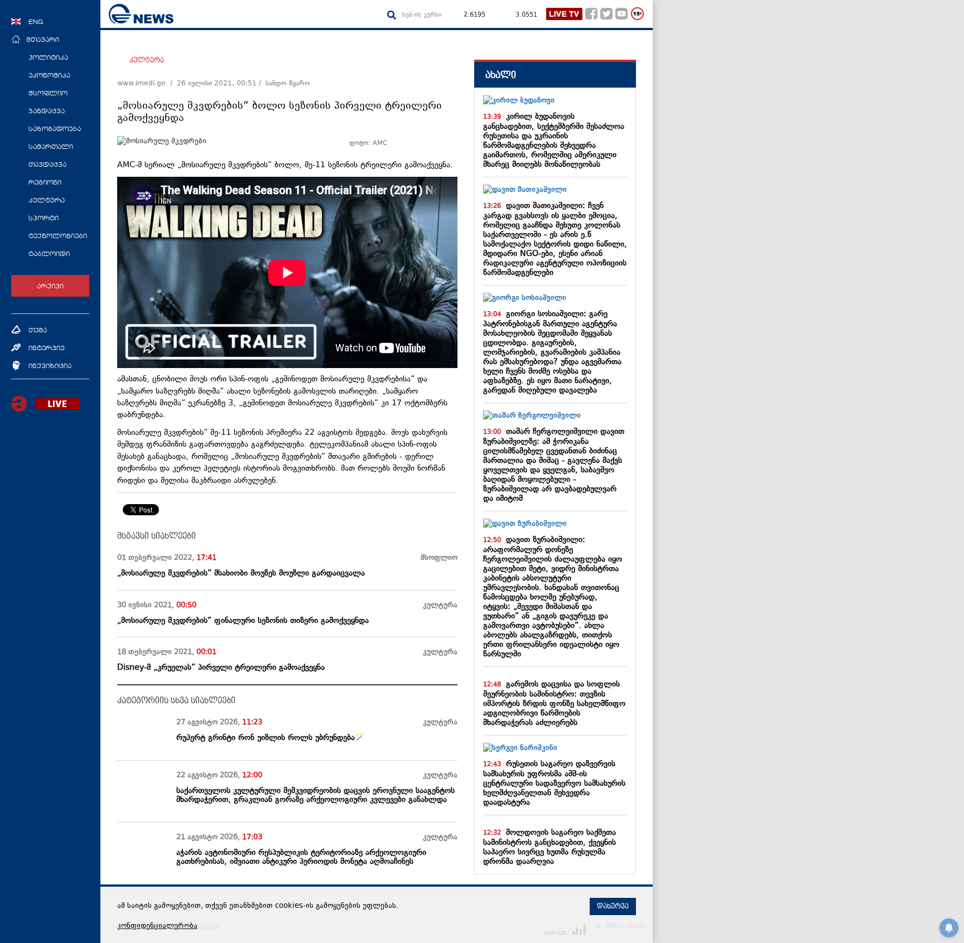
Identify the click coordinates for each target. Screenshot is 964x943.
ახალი (500, 75)
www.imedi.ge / (147, 84)
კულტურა (146, 60)
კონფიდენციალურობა (157, 926)
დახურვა (613, 906)
